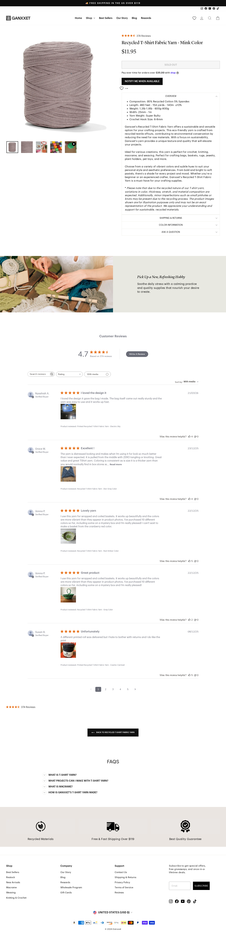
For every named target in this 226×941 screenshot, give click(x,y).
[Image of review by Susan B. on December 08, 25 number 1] (68, 650)
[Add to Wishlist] (125, 87)
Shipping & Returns (125, 877)
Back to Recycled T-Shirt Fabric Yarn (115, 732)
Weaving (11, 892)
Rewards (146, 18)
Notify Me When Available (142, 81)
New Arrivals (13, 882)
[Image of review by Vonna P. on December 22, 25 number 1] (68, 536)
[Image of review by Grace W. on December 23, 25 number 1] (68, 474)
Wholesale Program (71, 887)
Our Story (122, 18)
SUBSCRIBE (201, 886)
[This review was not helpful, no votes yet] (195, 436)
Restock (10, 877)
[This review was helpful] (189, 436)
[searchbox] (38, 374)
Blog (134, 18)
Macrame (11, 887)
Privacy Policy (122, 882)
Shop (89, 18)
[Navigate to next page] (135, 689)
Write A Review (137, 354)
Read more (116, 464)
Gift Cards (66, 892)
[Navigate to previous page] (91, 689)
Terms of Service (124, 887)
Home (78, 18)
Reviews (119, 892)
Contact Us (121, 872)
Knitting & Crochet (16, 898)
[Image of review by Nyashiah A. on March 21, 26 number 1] (68, 411)
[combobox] (69, 374)
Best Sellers (105, 18)
